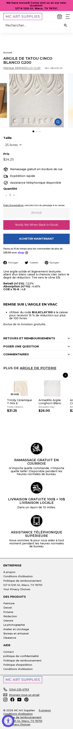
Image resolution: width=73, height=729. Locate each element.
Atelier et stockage (16, 629)
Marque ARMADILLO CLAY (22, 68)
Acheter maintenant (36, 238)
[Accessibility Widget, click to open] (8, 721)
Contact (8, 651)
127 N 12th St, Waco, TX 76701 (22, 584)
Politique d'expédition (17, 664)
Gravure (8, 620)
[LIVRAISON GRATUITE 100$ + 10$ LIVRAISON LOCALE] (36, 488)
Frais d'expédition (13, 205)
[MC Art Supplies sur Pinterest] (26, 700)
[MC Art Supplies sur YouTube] (19, 700)
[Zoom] (58, 122)
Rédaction (10, 616)
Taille (7, 138)
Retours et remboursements (29, 338)
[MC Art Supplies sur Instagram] (5, 700)
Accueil (7, 52)
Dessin (7, 607)
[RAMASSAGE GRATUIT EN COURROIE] (36, 448)
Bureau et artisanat (16, 633)
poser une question (21, 346)
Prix (6, 154)
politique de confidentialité (21, 656)
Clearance (9, 637)
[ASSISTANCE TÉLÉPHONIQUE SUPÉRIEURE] (36, 521)
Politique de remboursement (22, 580)
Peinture (9, 603)
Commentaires (16, 354)
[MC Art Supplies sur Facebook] (12, 700)
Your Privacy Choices (16, 589)
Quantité (10, 188)
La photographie (14, 624)
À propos (9, 572)
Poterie (8, 612)
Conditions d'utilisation (18, 576)
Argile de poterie (38, 368)
